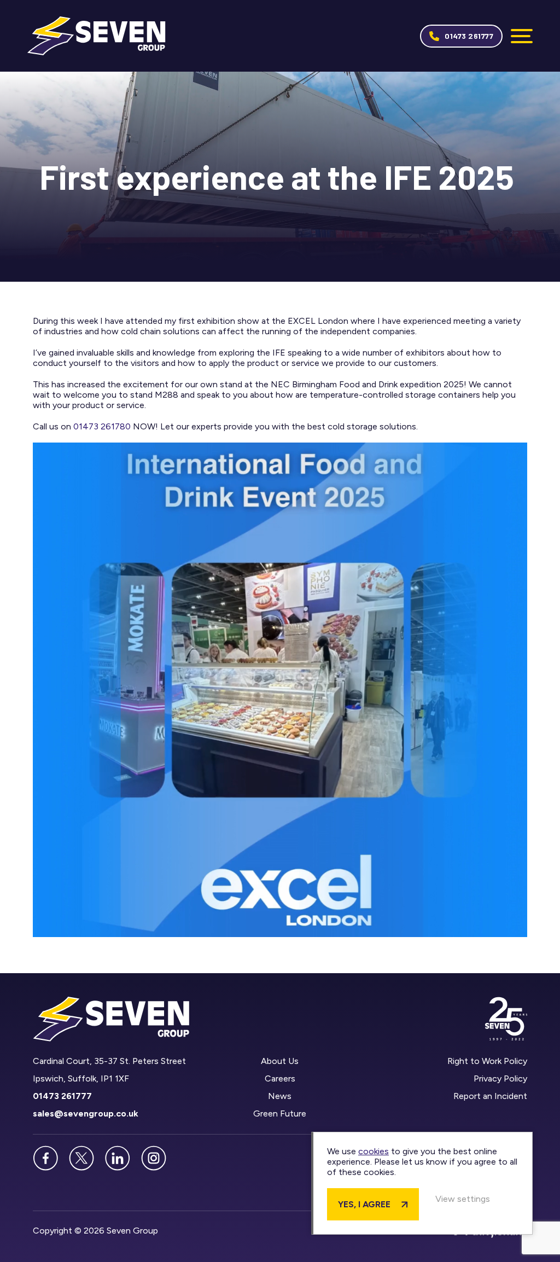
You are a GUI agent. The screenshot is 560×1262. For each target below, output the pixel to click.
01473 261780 (102, 426)
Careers (280, 1078)
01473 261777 (469, 35)
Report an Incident (490, 1096)
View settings (462, 1199)
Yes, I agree (364, 1204)
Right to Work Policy (487, 1061)
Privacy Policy (500, 1078)
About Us (280, 1061)
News (279, 1096)
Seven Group (96, 35)
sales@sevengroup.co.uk (85, 1113)
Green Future (279, 1113)
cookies (373, 1151)
